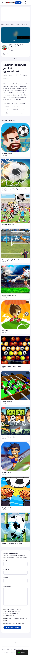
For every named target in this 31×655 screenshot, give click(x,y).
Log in (26, 2)
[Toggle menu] (2, 3)
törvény (11, 75)
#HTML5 (15, 110)
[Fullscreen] (4, 54)
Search (18, 2)
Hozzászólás (7, 586)
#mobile (22, 110)
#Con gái (14, 103)
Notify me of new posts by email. (15, 623)
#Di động (22, 103)
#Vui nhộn (14, 113)
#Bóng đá (7, 103)
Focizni (7, 24)
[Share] (8, 54)
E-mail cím (7, 569)
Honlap (5, 577)
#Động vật (15, 106)
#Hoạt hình (7, 110)
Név (5, 561)
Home (3, 24)
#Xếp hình (22, 113)
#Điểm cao (7, 106)
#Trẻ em (6, 113)
